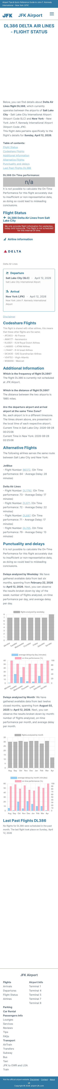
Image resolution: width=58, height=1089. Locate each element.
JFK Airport (30, 15)
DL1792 (27, 490)
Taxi (5, 1061)
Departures (9, 990)
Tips (5, 1032)
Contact (44, 1079)
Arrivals (7, 986)
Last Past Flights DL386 (17, 167)
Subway (7, 1052)
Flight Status (10, 147)
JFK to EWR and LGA (15, 1065)
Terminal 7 (35, 998)
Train (6, 1069)
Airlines (7, 998)
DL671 (26, 503)
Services (8, 1023)
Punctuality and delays (16, 163)
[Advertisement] (29, 68)
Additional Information (16, 155)
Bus (5, 1057)
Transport (9, 1040)
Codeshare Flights (13, 151)
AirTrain (7, 1044)
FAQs (6, 1036)
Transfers (8, 1048)
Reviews (8, 1027)
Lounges (8, 1019)
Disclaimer (34, 1079)
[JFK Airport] (7, 15)
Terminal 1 (35, 986)
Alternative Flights (13, 159)
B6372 (26, 469)
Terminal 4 (35, 990)
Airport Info (36, 982)
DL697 (26, 515)
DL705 (27, 528)
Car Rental (9, 1011)
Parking (7, 1007)
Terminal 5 (35, 994)
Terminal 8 (35, 1002)
